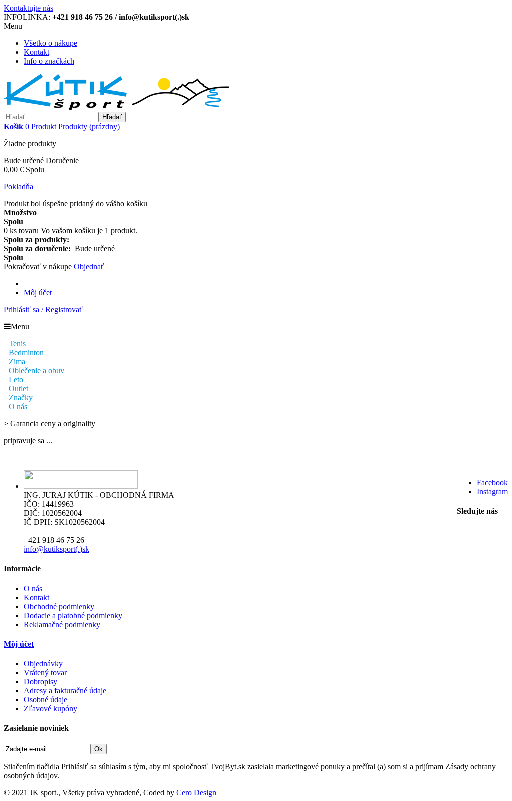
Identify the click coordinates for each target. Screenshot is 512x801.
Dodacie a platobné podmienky (73, 615)
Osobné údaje (46, 699)
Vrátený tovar (45, 672)
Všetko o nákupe (51, 43)
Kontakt (37, 52)
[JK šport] (116, 107)
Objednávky (43, 663)
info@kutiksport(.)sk (57, 549)
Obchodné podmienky (59, 606)
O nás (33, 588)
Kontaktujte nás (29, 8)
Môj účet (38, 292)
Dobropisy (41, 681)
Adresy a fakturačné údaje (65, 690)
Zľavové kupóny (51, 708)
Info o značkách (49, 61)
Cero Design (196, 792)
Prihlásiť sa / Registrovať (43, 309)
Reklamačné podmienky (62, 624)
